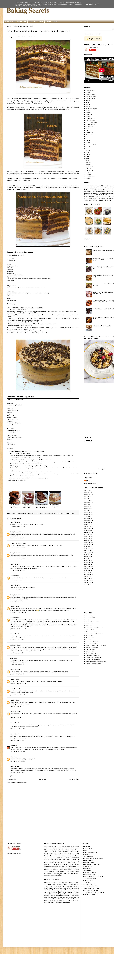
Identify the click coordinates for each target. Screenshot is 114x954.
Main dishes (96, 195)
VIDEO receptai (89, 166)
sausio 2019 (87, 498)
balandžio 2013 (87, 582)
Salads (90, 198)
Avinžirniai (61, 848)
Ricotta (74, 899)
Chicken (55, 886)
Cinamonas (65, 851)
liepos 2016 (87, 522)
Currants (46, 892)
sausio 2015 (87, 558)
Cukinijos (76, 851)
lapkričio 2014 (87, 562)
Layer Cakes (56, 513)
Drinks (90, 191)
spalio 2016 (87, 516)
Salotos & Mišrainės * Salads (93, 622)
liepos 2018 (87, 504)
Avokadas (77, 848)
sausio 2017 (87, 510)
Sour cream (71, 900)
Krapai (68, 859)
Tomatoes (52, 902)
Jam (112, 193)
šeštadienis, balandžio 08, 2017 (17, 729)
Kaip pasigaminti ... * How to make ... (95, 634)
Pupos (78, 866)
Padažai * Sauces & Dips (92, 643)
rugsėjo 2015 (87, 542)
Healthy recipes (93, 193)
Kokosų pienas (48, 859)
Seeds (49, 900)
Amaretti (73, 846)
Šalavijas (58, 873)
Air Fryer (86, 186)
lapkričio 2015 (87, 538)
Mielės (56, 862)
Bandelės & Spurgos (90, 94)
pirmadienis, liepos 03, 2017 (17, 740)
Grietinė (77, 854)
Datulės (45, 853)
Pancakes (90, 197)
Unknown (13, 606)
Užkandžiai (88, 162)
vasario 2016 (87, 532)
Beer (78, 882)
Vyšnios (46, 873)
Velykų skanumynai (90, 176)
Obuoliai (63, 864)
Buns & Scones (100, 188)
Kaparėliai (55, 857)
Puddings (111, 196)
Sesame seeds (55, 900)
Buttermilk (65, 884)
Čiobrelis (54, 873)
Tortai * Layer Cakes (91, 625)
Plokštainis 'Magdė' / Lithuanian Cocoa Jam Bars (55, 506)
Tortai (72, 513)
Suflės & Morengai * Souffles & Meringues (96, 661)
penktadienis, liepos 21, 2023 (17, 772)
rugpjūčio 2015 (87, 544)
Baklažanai (46, 850)
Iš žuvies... (88, 116)
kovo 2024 (86, 492)
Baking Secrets (28, 10)
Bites (85, 188)
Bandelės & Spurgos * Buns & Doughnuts (96, 645)
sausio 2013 (87, 584)
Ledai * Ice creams (90, 649)
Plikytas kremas (64, 866)
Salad (78, 899)
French (101, 191)
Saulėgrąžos (50, 869)
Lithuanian (90, 195)
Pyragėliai (88, 146)
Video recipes (107, 200)
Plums (78, 897)
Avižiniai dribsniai (69, 848)
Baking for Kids (105, 186)
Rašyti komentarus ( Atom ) (19, 782)
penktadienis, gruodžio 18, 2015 (18, 612)
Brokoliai (77, 850)
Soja (73, 869)
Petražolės (53, 866)
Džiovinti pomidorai (55, 853)
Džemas (49, 853)
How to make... (101, 193)
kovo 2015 (86, 554)
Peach (55, 897)
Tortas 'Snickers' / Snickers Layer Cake (102, 325)
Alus (60, 846)
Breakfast (94, 188)
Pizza (108, 196)
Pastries (97, 196)
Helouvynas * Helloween (92, 632)
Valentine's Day (87, 200)
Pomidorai (71, 866)
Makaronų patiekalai (90, 132)
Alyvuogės (64, 846)
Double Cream (56, 892)
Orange (45, 897)
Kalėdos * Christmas (90, 630)
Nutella (58, 864)
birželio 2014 (87, 572)
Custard (49, 892)
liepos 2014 (87, 570)
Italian (109, 193)
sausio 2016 (87, 534)
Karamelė (41, 513)
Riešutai (61, 868)
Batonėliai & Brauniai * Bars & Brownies (95, 627)
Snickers (70, 869)
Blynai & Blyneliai (90, 98)
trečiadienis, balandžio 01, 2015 (17, 570)
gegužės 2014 (87, 574)
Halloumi (59, 856)
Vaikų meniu (89, 168)
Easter (94, 191)
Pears (64, 897)
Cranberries (62, 890)
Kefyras (67, 857)
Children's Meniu (89, 190)
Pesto (49, 866)
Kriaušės (50, 861)
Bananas (70, 882)
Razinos (56, 868)
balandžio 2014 (87, 576)
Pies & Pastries (103, 196)
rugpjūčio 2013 (87, 580)
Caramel (18, 513)
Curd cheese (76, 890)
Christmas (97, 190)
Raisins (59, 899)
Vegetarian (100, 200)
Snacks (107, 198)
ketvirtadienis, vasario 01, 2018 (17, 761)
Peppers (67, 897)
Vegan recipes (94, 200)
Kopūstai (65, 859)
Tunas (60, 871)
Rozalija (12, 745)
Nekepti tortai (89, 134)
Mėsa (54, 864)
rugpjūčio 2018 (87, 502)
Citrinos (71, 851)
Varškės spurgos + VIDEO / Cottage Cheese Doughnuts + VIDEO (103, 292)
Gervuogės (72, 853)
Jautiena (67, 856)
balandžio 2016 (87, 528)
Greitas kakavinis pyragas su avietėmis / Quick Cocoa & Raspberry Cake (28, 506)
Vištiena (77, 871)
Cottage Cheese (51, 890)
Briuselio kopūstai (70, 850)
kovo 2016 (86, 530)
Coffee (69, 888)
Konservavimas (89, 126)
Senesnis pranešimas (74, 779)
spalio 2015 (87, 540)
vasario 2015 (87, 556)
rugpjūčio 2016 (87, 520)
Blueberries (60, 884)
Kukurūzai (54, 861)
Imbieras (63, 856)
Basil (73, 882)
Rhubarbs (70, 899)
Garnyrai (88, 104)
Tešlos (87, 158)
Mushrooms (61, 895)
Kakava (36, 513)
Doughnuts (86, 191)
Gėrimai (88, 106)
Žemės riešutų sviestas (48, 875)
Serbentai (55, 869)
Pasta (94, 196)
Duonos (87, 102)
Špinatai (73, 873)
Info (25, 21)
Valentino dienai (89, 170)
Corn (45, 890)
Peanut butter (60, 897)
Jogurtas (72, 856)
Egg (74, 892)
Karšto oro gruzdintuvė (91, 122)
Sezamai (60, 869)
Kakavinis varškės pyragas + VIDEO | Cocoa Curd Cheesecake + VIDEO (41, 506)
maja (11, 757)
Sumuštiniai (88, 154)
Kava (64, 857)
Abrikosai (46, 846)
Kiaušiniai (72, 857)
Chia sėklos (55, 851)
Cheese (45, 886)
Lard (71, 894)
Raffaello (52, 868)
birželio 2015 (87, 548)
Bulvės (46, 851)
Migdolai (60, 862)
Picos (87, 138)
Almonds (46, 882)
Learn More (89, 4)
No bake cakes (106, 195)
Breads (88, 188)
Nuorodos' (23, 189)
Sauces (100, 198)
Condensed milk (30, 513)
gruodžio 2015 (87, 536)
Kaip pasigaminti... (90, 118)
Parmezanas (76, 864)
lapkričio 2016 (87, 514)
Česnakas (50, 873)
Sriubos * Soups (89, 639)
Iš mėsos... (88, 112)
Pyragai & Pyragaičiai (91, 144)
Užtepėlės (88, 164)
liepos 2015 (87, 546)
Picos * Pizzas (89, 624)
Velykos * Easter (90, 651)
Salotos (87, 148)
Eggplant (77, 892)
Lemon (74, 894)
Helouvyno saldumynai (91, 108)
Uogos (64, 871)
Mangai (77, 861)
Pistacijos (58, 866)
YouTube (55, 21)
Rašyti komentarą (13, 776)
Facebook (41, 21)
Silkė (63, 869)
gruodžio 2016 (87, 512)
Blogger (102, 469)
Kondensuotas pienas (48, 513)
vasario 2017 (87, 508)
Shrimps (60, 900)
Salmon (45, 900)
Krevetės (46, 861)
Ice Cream (64, 894)
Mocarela (65, 862)
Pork (52, 899)
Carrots (78, 884)
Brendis (64, 849)
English (98, 191)
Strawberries (47, 902)
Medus (52, 863)
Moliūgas (70, 862)
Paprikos (71, 864)
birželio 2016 (87, 524)
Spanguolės (76, 869)
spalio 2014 (87, 564)
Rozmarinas (77, 868)
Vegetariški (88, 174)
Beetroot (45, 884)
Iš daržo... (88, 110)
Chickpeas (59, 886)
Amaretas (69, 846)
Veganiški (88, 172)
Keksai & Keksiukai (90, 124)
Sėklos (50, 871)
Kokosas (77, 857)
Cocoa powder (23, 513)
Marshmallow (46, 895)
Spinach (77, 900)
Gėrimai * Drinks (90, 635)
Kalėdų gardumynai (90, 120)
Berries (50, 884)
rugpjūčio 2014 (87, 568)
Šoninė (69, 873)
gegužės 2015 (87, 550)
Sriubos (87, 152)
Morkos (46, 864)
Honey (59, 894)
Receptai (19, 21)
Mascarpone (62, 513)
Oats (76, 895)
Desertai (88, 100)
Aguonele (21, 255)
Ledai (87, 130)
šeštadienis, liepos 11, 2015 (16, 589)
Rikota (73, 868)
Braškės (61, 850)
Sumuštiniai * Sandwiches (92, 647)
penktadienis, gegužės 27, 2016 (17, 664)
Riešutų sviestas (67, 868)
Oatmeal (73, 895)
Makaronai (73, 861)
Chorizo (60, 851)
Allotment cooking (92, 186)
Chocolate (66, 886)
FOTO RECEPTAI (10, 21)
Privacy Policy (32, 21)
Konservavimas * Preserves (92, 641)
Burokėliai (50, 851)
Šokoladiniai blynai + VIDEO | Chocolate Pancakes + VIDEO (15, 506)
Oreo (67, 864)
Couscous (58, 890)
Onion (78, 895)
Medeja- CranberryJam (16, 543)
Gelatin (51, 894)
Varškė (72, 871)
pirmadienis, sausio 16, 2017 (17, 706)
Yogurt (63, 902)
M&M (69, 861)
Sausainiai (88, 150)
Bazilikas (56, 850)
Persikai (46, 866)
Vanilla (57, 902)
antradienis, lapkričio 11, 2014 (17, 526)
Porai (75, 866)
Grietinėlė (48, 855)
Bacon (66, 882)
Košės (87, 128)
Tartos (87, 156)
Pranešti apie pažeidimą (91, 473)
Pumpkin (55, 899)
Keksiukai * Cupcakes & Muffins (93, 663)
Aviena (52, 848)
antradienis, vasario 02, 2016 (17, 640)
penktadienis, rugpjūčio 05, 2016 (18, 683)
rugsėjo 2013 (87, 578)
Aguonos (51, 846)
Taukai (57, 871)
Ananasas (77, 846)
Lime (78, 894)
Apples (54, 882)
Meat (57, 895)
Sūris (54, 871)
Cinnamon (76, 886)
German (104, 191)
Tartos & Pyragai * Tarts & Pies (93, 655)
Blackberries (54, 884)
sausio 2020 (87, 496)
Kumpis (59, 861)
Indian (106, 193)
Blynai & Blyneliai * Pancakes (93, 659)
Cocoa (45, 888)
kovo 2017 (86, 506)
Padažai (87, 136)
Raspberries (64, 899)
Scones (103, 198)
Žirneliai (54, 875)
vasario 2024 (87, 494)
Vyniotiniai (88, 178)
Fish (47, 894)
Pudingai (88, 140)
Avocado (62, 882)
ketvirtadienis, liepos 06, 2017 (17, 751)
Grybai (55, 856)
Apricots (58, 882)
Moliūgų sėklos (76, 862)
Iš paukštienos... (89, 114)
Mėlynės (50, 864)
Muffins (101, 195)
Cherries (50, 886)
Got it (97, 4)
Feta (69, 853)
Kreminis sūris (74, 859)
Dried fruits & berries (68, 892)
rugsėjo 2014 (87, 566)
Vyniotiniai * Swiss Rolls (92, 653)
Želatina (77, 873)
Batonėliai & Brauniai (91, 96)
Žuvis (60, 875)
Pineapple (74, 897)
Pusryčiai (88, 142)
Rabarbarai (47, 868)
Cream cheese (69, 890)
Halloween (109, 191)
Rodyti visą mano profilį (90, 483)
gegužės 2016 (87, 526)
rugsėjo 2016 (87, 518)
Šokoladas (64, 873)
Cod (67, 888)
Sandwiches (95, 198)
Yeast (60, 902)
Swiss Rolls (111, 198)
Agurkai (56, 846)
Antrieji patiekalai (90, 90)
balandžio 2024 (87, 490)
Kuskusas (63, 861)
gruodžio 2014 (87, 560)
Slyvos (66, 869)
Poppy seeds (47, 899)
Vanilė (68, 871)
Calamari (70, 884)
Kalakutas (46, 857)
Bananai (52, 850)
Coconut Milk (63, 888)
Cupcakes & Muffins (105, 190)
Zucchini (67, 902)
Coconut (58, 888)
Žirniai (57, 875)
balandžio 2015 (87, 552)
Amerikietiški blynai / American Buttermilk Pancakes (103, 275)
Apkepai (88, 92)
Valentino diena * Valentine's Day (94, 657)
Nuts (69, 895)
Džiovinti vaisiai (64, 853)
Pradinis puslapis (43, 779)
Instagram (48, 21)
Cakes (14, 513)
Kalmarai (51, 857)
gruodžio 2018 (87, 500)
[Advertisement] (43, 797)
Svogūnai (46, 871)
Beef (76, 882)
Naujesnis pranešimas (12, 779)
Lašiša (66, 861)
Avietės (56, 848)
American (98, 186)
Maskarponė (68, 513)
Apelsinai (47, 848)
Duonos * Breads (90, 637)
